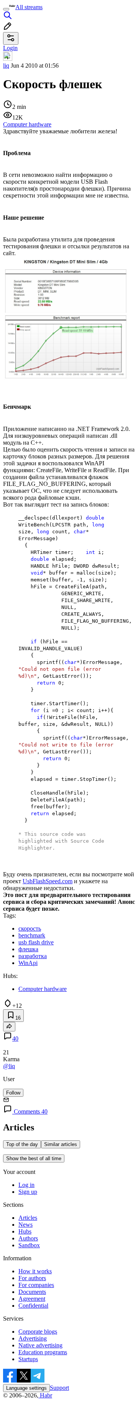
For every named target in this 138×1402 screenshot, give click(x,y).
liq (6, 65)
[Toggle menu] (6, 9)
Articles (27, 1217)
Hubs (24, 1231)
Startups (28, 1359)
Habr (45, 1395)
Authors (28, 1238)
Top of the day (22, 1144)
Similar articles (60, 1144)
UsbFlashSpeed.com (47, 881)
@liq (9, 1066)
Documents (32, 1292)
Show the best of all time (33, 1158)
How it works (35, 1271)
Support (59, 1387)
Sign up (27, 1191)
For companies (36, 1285)
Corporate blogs (37, 1331)
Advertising (32, 1338)
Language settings (26, 1388)
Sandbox (29, 1245)
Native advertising (40, 1345)
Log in (26, 1185)
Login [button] (10, 48)
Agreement (31, 1298)
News (25, 1224)
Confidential (33, 1305)
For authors (32, 1278)
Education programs (42, 1352)
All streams (29, 7)
